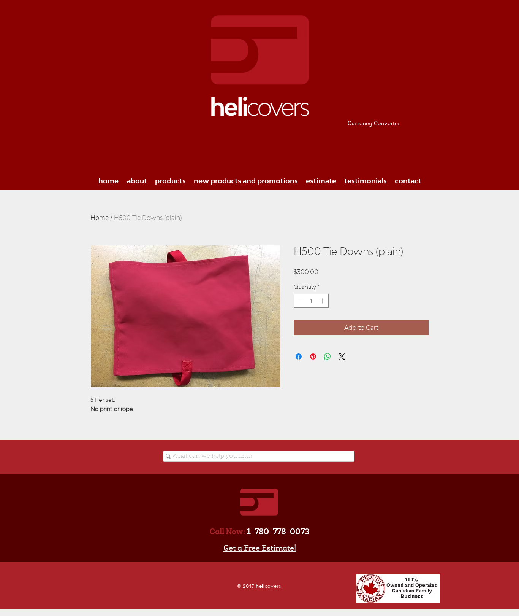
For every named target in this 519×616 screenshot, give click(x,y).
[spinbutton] (311, 300)
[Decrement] (299, 300)
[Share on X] (342, 356)
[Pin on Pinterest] (313, 356)
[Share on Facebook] (298, 356)
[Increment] (323, 300)
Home (99, 217)
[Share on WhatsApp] (327, 356)
